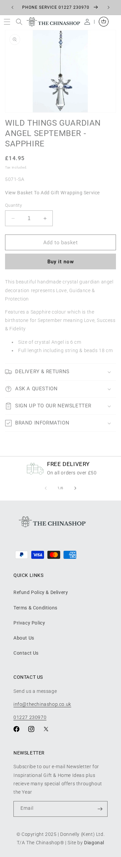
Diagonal (94, 842)
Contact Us (26, 653)
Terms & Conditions (35, 607)
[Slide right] (75, 488)
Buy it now (60, 262)
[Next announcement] (108, 7)
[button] (8, 21)
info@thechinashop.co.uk (42, 704)
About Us (23, 638)
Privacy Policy (29, 622)
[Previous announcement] (12, 7)
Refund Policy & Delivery (40, 592)
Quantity (13, 205)
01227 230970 (29, 717)
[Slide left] (45, 488)
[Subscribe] (99, 809)
